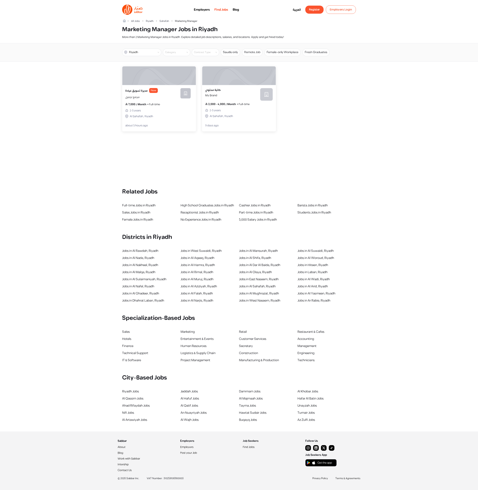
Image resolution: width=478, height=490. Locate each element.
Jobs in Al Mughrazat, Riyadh (259, 293)
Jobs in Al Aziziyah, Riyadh (199, 286)
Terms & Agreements (347, 478)
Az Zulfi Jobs (306, 419)
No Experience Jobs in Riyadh (201, 219)
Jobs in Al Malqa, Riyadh (138, 272)
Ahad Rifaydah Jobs (136, 405)
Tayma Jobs (247, 405)
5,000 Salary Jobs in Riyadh (258, 219)
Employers (202, 9)
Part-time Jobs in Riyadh (256, 212)
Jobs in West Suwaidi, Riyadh (201, 250)
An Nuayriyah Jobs (194, 412)
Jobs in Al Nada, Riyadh (138, 258)
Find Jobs (221, 9)
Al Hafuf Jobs (190, 398)
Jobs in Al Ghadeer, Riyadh (140, 293)
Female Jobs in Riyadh (137, 219)
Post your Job (188, 453)
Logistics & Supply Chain (198, 353)
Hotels (126, 339)
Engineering (305, 353)
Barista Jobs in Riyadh (312, 205)
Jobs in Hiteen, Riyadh (312, 265)
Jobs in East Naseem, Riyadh (259, 279)
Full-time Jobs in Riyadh (139, 205)
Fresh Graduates (316, 52)
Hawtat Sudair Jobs (252, 412)
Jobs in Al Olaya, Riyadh (255, 272)
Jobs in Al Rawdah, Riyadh (140, 250)
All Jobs (135, 21)
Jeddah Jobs (189, 391)
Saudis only (230, 52)
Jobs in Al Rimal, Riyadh (197, 272)
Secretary (246, 346)
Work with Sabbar (129, 459)
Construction (248, 353)
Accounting (305, 339)
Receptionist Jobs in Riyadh (200, 212)
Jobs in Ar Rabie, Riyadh (313, 300)
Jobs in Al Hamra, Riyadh (198, 265)
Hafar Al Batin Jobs (310, 398)
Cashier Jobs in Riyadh (255, 205)
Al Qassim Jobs (132, 398)
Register (314, 9)
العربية (297, 9)
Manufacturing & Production (259, 360)
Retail (243, 331)
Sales (126, 331)
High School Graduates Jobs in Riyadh (207, 205)
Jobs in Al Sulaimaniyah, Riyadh (144, 279)
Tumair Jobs (306, 412)
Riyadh (149, 21)
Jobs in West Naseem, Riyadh (259, 300)
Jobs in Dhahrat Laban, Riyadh (143, 300)
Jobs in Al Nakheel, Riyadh (140, 265)
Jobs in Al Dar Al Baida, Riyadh (259, 265)
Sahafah (164, 21)
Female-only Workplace (282, 52)
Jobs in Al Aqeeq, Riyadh (197, 258)
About (121, 447)
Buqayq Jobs (248, 419)
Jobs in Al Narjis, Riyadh (197, 300)
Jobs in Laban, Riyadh (312, 272)
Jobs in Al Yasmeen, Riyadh (316, 293)
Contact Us (125, 470)
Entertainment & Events (197, 339)
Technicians (306, 360)
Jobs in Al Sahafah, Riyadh (257, 286)
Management (306, 346)
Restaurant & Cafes (310, 331)
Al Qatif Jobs (189, 405)
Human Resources (194, 346)
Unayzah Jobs (307, 405)
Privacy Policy (320, 478)
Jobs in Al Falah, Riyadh (197, 293)
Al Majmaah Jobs (251, 398)
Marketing (188, 331)
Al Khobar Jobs (307, 391)
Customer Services (252, 339)
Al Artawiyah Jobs (134, 419)
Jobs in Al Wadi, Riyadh (313, 279)
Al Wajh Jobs (190, 419)
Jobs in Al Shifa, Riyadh (255, 258)
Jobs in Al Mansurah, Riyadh (258, 250)
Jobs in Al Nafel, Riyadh (138, 286)
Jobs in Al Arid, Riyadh (312, 286)
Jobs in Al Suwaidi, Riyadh (315, 250)
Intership (123, 464)
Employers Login (341, 9)
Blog (236, 9)
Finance (127, 346)
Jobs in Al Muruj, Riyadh (197, 279)
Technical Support (135, 353)
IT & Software (131, 360)
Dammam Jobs (249, 391)
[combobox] (180, 52)
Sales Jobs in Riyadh (136, 212)
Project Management (195, 360)
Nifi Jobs (128, 412)
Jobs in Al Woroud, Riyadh (315, 258)
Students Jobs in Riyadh (314, 212)
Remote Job (252, 52)
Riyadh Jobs (130, 391)
